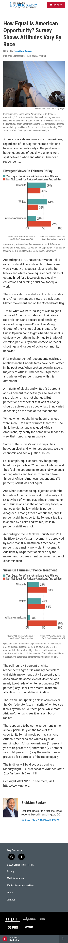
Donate (57, 4)
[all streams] (63, 939)
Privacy (10, 871)
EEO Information (15, 878)
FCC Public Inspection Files (20, 885)
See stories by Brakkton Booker (41, 819)
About (10, 892)
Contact (11, 900)
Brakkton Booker (23, 51)
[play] (5, 939)
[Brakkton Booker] (10, 807)
